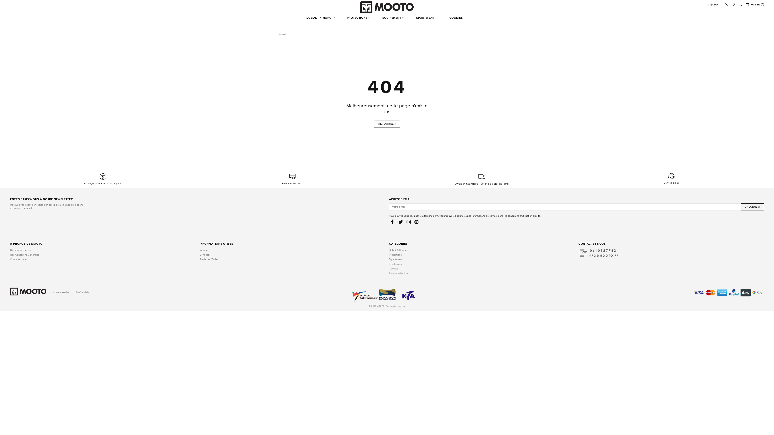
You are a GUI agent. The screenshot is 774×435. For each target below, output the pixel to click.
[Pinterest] (416, 223)
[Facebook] (393, 223)
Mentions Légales (61, 292)
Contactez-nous (19, 259)
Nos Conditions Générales (24, 254)
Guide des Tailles (209, 259)
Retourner (387, 123)
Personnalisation (398, 273)
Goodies (393, 268)
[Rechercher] (740, 4)
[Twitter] (400, 223)
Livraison (205, 254)
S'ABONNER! (752, 206)
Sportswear (395, 264)
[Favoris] (733, 4)
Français (713, 5)
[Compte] (726, 5)
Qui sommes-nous (20, 250)
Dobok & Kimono (398, 250)
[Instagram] (409, 223)
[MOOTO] (387, 7)
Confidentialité (82, 292)
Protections (395, 254)
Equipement (396, 259)
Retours (204, 250)
